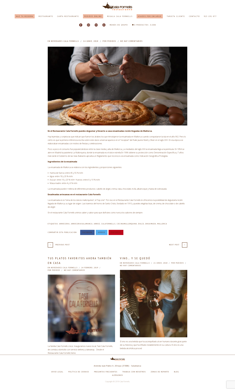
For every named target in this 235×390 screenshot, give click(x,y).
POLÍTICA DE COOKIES (78, 372)
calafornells (108, 224)
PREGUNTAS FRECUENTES (105, 372)
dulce (141, 224)
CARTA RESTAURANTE (68, 16)
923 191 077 (210, 16)
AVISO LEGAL (57, 372)
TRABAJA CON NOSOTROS (134, 372)
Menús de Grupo (119, 25)
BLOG (176, 372)
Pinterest (116, 232)
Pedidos (111, 41)
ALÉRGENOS (117, 375)
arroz (97, 224)
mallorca (162, 224)
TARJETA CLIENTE (176, 16)
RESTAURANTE (46, 16)
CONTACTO (194, 16)
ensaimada (150, 224)
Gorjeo (101, 232)
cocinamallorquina (127, 224)
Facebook (87, 232)
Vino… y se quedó (135, 258)
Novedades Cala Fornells (65, 41)
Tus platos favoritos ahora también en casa (80, 260)
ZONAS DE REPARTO (160, 372)
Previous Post (62, 245)
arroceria (64, 224)
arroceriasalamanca (82, 224)
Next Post (174, 245)
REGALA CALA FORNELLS (120, 16)
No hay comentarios (131, 41)
